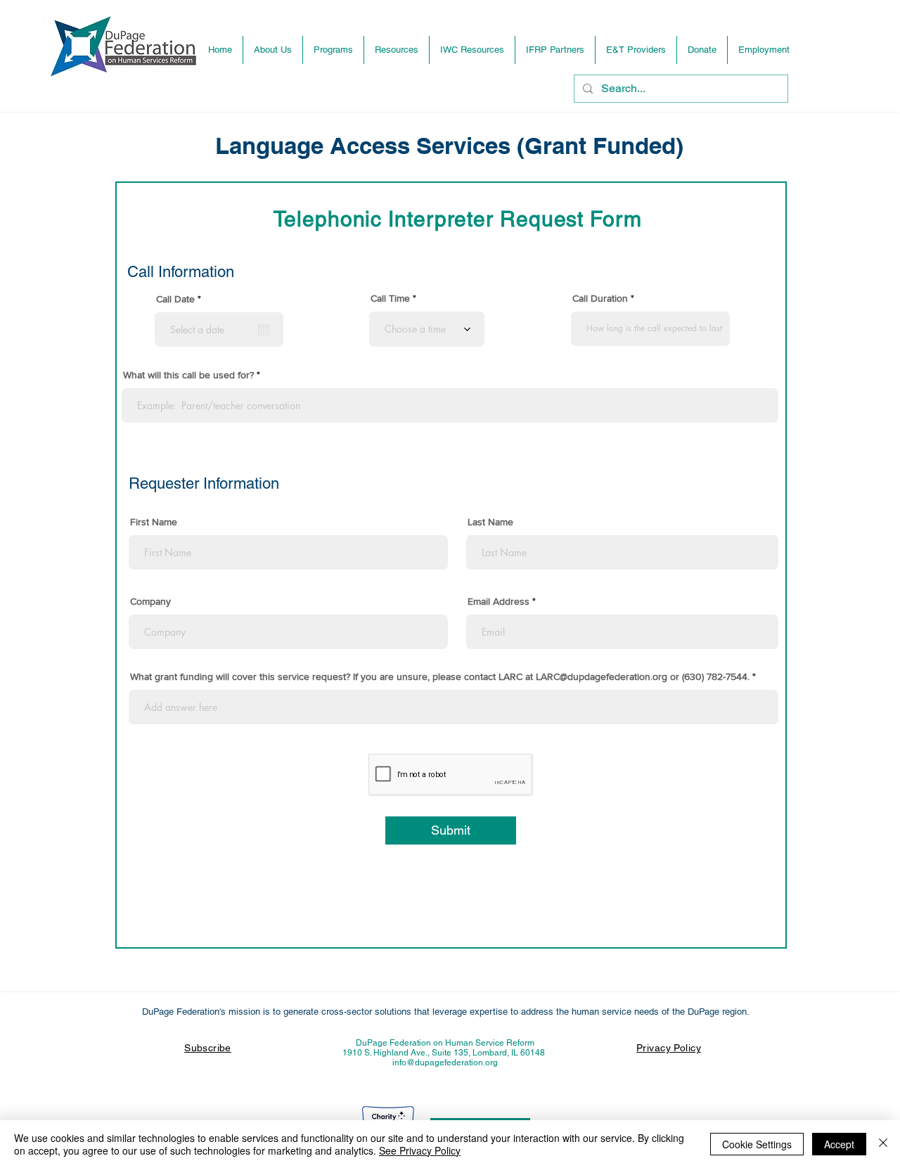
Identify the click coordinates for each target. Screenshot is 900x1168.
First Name (153, 522)
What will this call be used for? (188, 375)
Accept (839, 1144)
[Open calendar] (263, 329)
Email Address (498, 601)
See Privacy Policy (420, 1150)
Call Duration (600, 298)
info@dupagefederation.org (445, 1062)
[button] (333, 50)
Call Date (181, 299)
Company (150, 601)
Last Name (490, 522)
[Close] (883, 1144)
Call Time (390, 298)
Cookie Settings (757, 1144)
